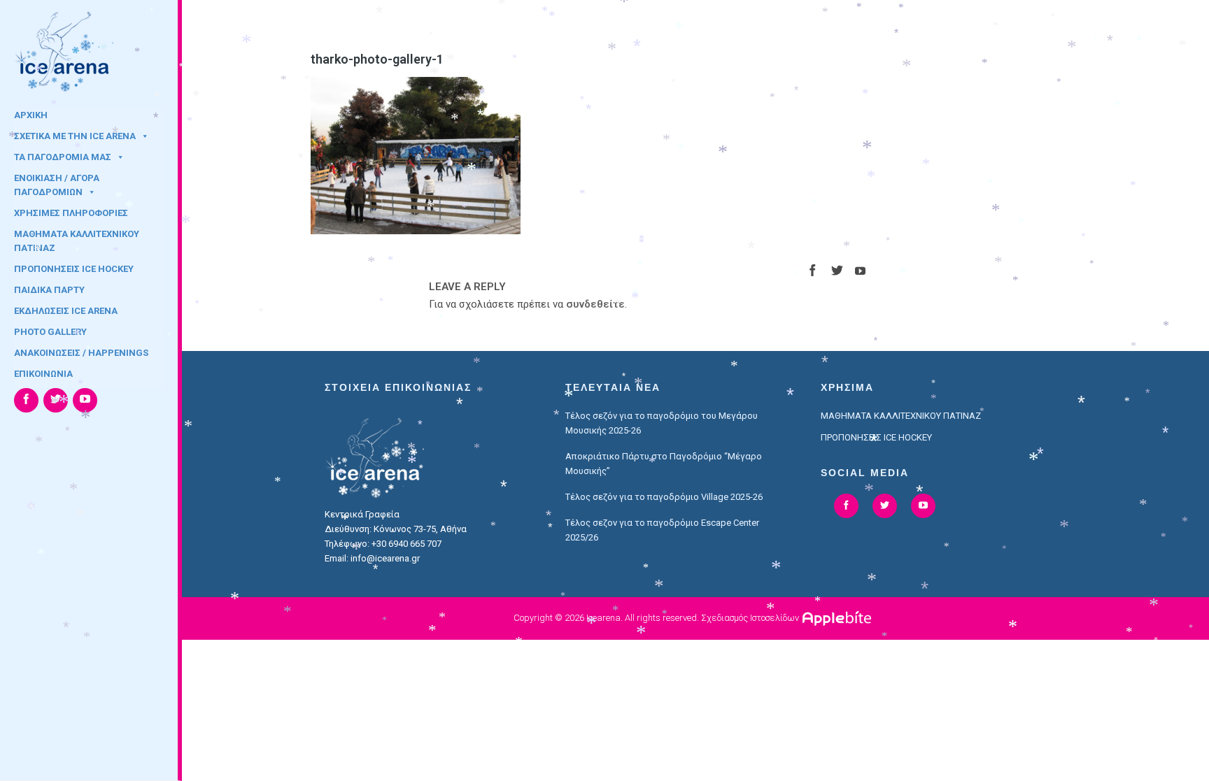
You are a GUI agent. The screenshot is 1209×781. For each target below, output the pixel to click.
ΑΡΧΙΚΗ (31, 115)
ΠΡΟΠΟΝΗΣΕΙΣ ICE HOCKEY (74, 269)
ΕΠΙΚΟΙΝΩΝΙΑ (43, 373)
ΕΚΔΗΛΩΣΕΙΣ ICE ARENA (66, 311)
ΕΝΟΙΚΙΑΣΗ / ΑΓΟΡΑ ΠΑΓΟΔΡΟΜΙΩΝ (56, 182)
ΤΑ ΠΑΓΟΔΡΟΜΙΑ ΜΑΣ (62, 157)
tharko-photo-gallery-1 (377, 59)
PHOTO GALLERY (50, 332)
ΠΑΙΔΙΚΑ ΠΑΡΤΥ (49, 290)
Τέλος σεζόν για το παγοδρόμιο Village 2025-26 (664, 497)
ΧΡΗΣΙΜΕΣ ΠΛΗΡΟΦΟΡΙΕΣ (71, 213)
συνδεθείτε (595, 304)
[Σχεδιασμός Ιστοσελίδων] (838, 617)
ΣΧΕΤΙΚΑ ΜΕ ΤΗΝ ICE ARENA (75, 136)
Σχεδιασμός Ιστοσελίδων (750, 617)
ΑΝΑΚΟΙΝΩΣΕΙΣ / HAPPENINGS (81, 352)
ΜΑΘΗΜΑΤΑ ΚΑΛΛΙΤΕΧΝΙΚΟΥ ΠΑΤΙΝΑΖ (76, 238)
